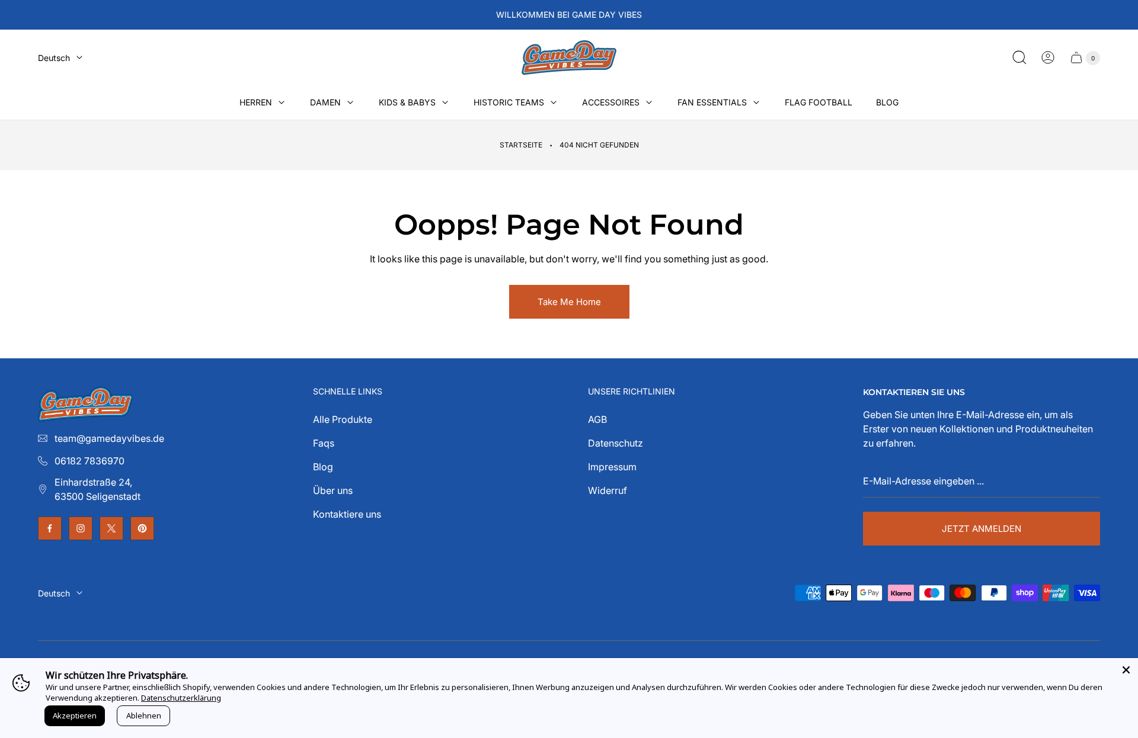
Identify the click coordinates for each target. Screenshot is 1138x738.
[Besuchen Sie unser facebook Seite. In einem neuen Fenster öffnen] (50, 528)
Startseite (521, 144)
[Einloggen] (1048, 57)
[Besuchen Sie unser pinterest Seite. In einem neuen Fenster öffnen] (142, 528)
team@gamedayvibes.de (109, 438)
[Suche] (1019, 57)
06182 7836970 (89, 461)
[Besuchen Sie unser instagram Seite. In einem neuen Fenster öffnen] (80, 528)
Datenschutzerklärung (181, 697)
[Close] (1126, 670)
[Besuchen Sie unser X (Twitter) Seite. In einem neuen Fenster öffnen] (111, 528)
